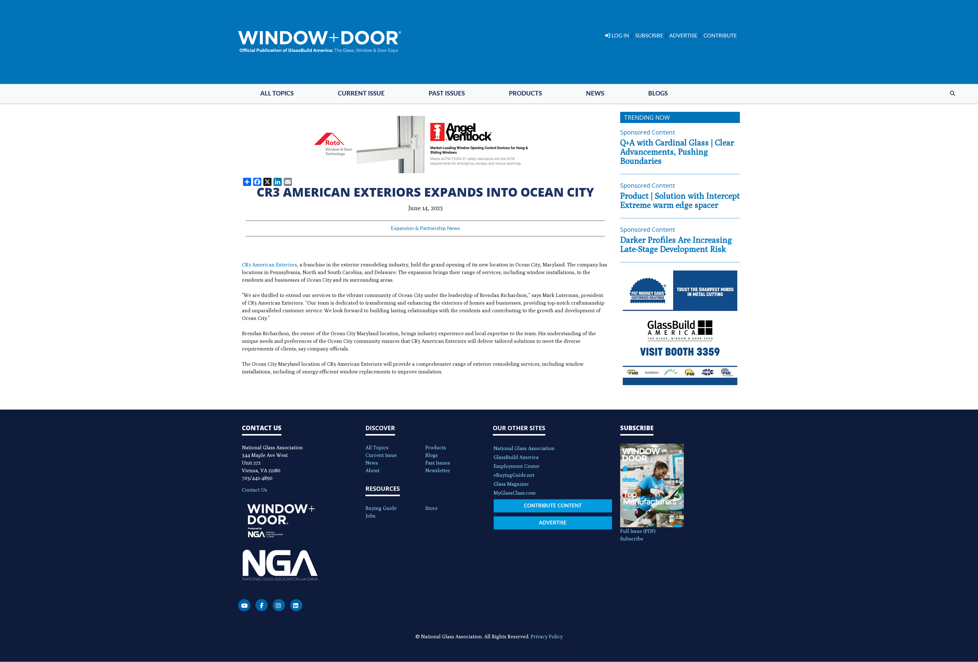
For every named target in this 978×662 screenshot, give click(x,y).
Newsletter (437, 470)
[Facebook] (261, 605)
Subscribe (631, 539)
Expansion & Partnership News (425, 228)
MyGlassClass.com (515, 493)
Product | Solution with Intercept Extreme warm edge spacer (680, 200)
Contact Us (254, 490)
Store (431, 508)
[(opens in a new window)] (425, 144)
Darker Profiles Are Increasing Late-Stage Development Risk (676, 244)
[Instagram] (279, 605)
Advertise (553, 522)
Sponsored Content (647, 132)
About (372, 470)
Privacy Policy (547, 636)
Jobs (370, 516)
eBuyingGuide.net (514, 475)
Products (525, 94)
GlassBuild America (516, 457)
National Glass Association (524, 448)
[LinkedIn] (296, 605)
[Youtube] (244, 605)
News (595, 94)
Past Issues (447, 94)
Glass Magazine (511, 484)
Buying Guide (381, 508)
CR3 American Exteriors (269, 264)
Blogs (658, 94)
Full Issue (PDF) (638, 531)
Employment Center (517, 466)
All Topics (277, 94)
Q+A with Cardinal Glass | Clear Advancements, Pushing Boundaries (677, 152)
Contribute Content (553, 505)
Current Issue (361, 94)
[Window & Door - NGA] (319, 42)
